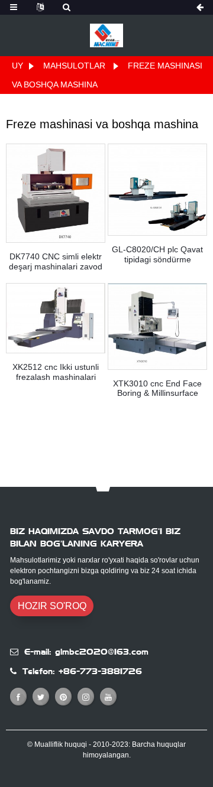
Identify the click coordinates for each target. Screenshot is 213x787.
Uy (17, 65)
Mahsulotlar (74, 65)
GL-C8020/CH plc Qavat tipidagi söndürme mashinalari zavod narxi (157, 255)
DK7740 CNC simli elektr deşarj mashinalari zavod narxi (55, 262)
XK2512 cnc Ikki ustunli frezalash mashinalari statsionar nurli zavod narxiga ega (55, 372)
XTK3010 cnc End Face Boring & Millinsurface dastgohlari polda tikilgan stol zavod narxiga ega (157, 389)
